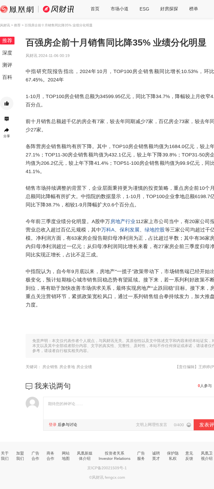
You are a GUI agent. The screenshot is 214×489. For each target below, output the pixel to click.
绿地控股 (155, 230)
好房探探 (169, 8)
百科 (7, 77)
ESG (144, 9)
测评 (7, 65)
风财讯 (5, 25)
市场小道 (119, 8)
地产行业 (125, 221)
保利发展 (130, 230)
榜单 (193, 8)
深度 (7, 53)
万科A (108, 230)
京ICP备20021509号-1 (107, 468)
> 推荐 (16, 25)
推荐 (7, 40)
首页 (95, 8)
